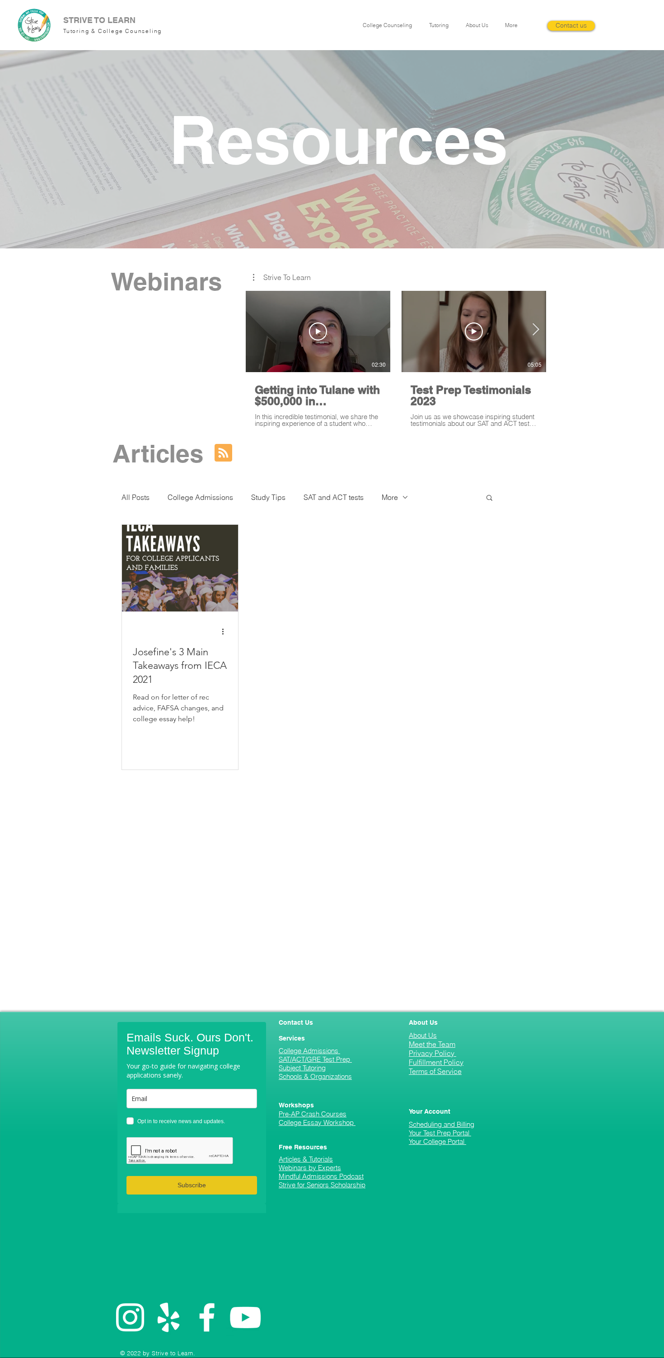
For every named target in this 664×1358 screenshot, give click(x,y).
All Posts (136, 497)
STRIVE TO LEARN (99, 20)
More (390, 497)
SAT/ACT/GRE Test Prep (315, 1059)
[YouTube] (245, 1317)
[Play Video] (318, 331)
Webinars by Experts (310, 1167)
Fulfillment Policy (436, 1062)
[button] (389, 25)
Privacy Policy (432, 1053)
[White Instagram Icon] (130, 1317)
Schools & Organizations (315, 1076)
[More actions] (225, 631)
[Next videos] (535, 329)
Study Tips (268, 497)
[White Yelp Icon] (168, 1317)
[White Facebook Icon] (207, 1317)
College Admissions (200, 497)
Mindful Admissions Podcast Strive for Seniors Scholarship (322, 1180)
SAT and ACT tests (334, 497)
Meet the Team (432, 1044)
